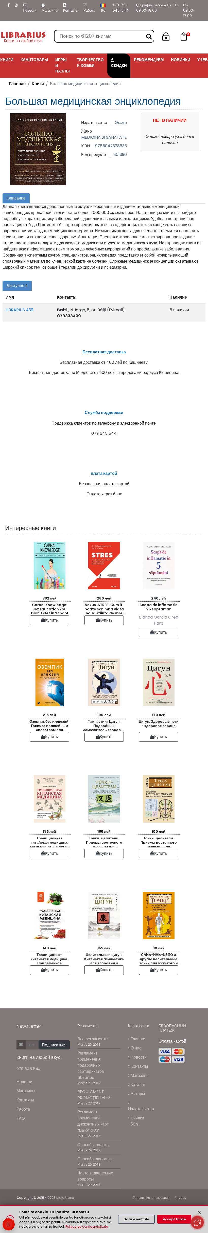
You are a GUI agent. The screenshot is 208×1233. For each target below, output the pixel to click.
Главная (17, 84)
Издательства (141, 1109)
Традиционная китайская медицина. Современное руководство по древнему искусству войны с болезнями (49, 958)
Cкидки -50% (136, 1121)
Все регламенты (92, 1039)
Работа (89, 10)
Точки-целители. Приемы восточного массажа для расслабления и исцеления (104, 841)
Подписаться (54, 1045)
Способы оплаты (93, 1145)
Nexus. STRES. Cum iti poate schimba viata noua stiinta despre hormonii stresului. (104, 608)
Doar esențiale (136, 1219)
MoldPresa (65, 1197)
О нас (135, 1048)
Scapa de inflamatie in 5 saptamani (159, 607)
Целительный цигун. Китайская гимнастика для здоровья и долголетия (104, 958)
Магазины (50, 10)
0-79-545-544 (121, 8)
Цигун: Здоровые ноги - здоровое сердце (159, 723)
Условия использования (151, 1197)
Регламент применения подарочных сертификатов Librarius (90, 1065)
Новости (30, 10)
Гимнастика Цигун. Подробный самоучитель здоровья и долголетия (104, 725)
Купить (51, 620)
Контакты (70, 10)
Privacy (180, 1197)
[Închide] (199, 1212)
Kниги (38, 84)
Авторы (137, 1094)
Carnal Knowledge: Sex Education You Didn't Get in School (49, 608)
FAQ (20, 1118)
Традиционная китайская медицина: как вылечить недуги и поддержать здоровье (49, 841)
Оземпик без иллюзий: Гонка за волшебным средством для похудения (49, 725)
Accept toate (174, 1219)
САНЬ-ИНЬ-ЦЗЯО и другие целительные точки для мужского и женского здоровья (159, 958)
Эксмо (121, 122)
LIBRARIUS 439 (19, 310)
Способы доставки (95, 1159)
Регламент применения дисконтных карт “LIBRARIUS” (93, 1121)
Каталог (137, 1084)
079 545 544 (28, 1068)
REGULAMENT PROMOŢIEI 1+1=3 (94, 1095)
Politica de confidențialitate (86, 1226)
